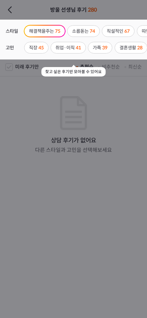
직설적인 (118, 31)
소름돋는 (83, 31)
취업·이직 (68, 47)
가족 (100, 47)
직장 (36, 47)
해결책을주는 (44, 31)
